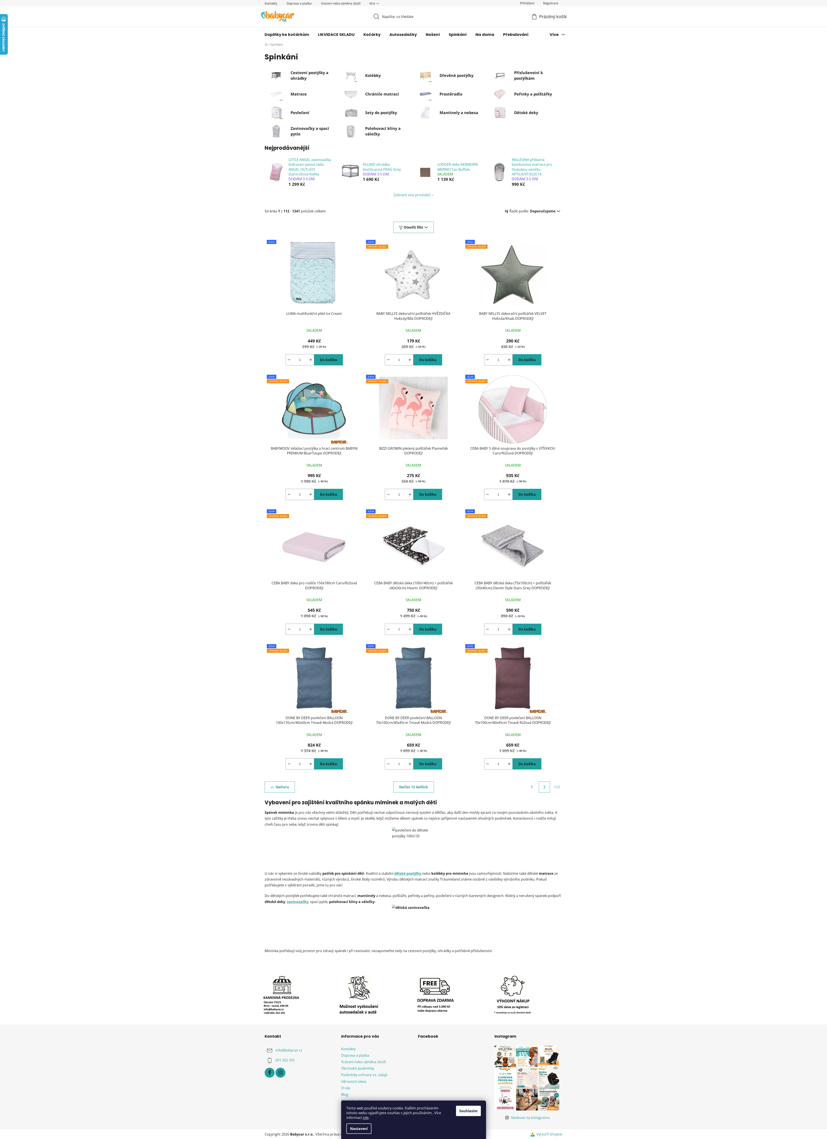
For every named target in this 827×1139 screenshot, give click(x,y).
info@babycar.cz (288, 1050)
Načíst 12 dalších (413, 787)
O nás (345, 1088)
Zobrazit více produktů (412, 195)
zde (366, 1117)
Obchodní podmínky (357, 1068)
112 (557, 787)
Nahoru (282, 787)
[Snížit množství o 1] (289, 359)
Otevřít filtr (413, 227)
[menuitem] (287, 34)
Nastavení (359, 1128)
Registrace (550, 3)
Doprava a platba (299, 3)
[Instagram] (280, 1073)
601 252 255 (285, 1060)
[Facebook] (270, 1073)
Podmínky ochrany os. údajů (364, 1074)
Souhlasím (468, 1111)
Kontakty (271, 3)
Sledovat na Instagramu (530, 1117)
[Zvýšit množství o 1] (310, 359)
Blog (344, 1094)
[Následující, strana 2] (544, 787)
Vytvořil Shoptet (549, 1134)
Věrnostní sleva (353, 1081)
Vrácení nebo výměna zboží (341, 3)
